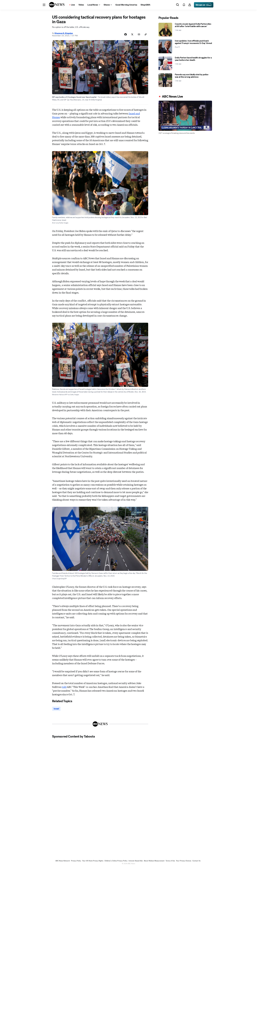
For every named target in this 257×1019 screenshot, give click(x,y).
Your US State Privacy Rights (92, 861)
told (64, 687)
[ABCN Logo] (57, 5)
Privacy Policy (76, 861)
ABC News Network (62, 861)
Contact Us (196, 861)
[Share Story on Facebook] (125, 34)
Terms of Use (170, 861)
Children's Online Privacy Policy (115, 861)
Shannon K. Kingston (63, 33)
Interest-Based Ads (135, 861)
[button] (44, 4)
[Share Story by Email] (138, 34)
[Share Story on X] (132, 34)
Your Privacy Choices (183, 861)
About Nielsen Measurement (154, 861)
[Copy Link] (145, 34)
